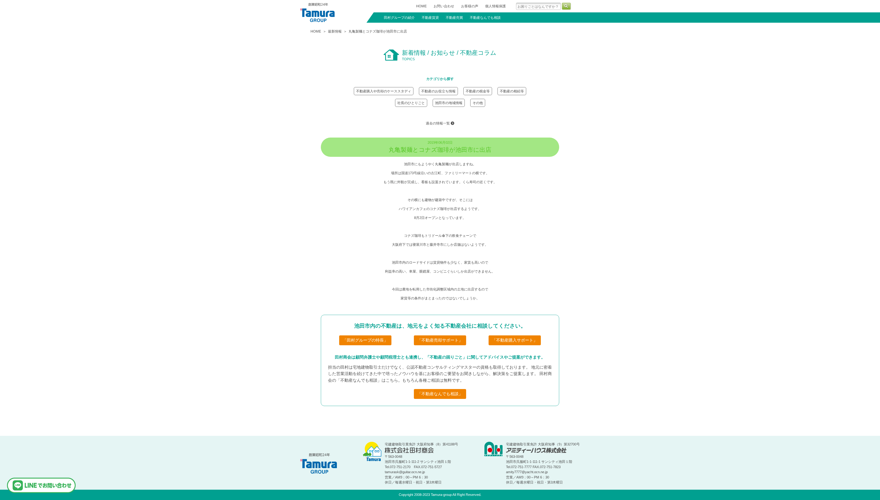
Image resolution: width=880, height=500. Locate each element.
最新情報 (335, 31)
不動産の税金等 (478, 91)
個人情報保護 (495, 6)
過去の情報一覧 (438, 123)
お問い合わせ (444, 6)
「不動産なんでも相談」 (440, 394)
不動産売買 (454, 17)
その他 (478, 103)
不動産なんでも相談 (485, 17)
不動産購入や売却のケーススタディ (383, 91)
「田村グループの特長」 (365, 340)
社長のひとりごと (411, 103)
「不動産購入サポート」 (514, 340)
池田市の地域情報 (448, 103)
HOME (421, 6)
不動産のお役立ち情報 (438, 91)
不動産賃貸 (430, 17)
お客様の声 (469, 6)
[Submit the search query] (566, 6)
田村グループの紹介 (399, 17)
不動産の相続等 (512, 91)
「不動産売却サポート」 (440, 340)
